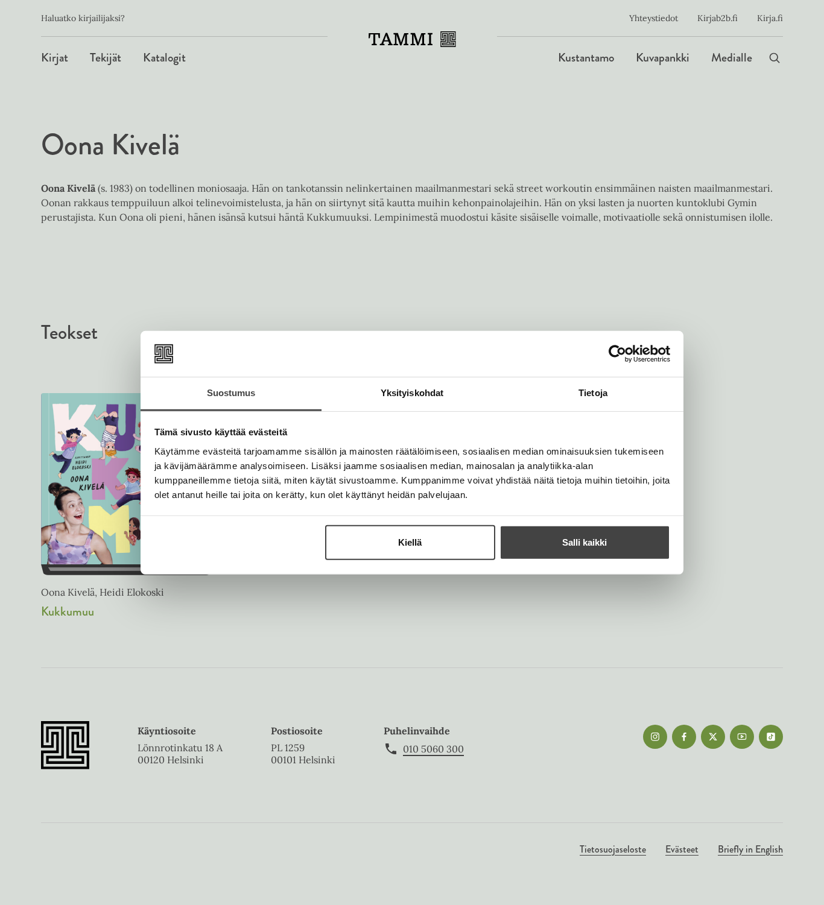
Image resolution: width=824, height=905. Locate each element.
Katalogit (164, 57)
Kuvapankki (662, 57)
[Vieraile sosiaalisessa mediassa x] (713, 737)
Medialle (731, 57)
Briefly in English (750, 849)
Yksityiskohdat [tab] (412, 393)
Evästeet (682, 849)
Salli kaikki (584, 542)
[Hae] (774, 58)
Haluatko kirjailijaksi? (83, 18)
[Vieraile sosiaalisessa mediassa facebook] (684, 737)
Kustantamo (586, 57)
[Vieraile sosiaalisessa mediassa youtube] (742, 737)
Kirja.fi (770, 18)
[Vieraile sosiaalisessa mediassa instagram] (655, 737)
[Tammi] (412, 39)
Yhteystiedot (653, 18)
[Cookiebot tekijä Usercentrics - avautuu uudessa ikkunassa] (617, 354)
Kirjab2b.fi (717, 18)
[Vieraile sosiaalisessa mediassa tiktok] (771, 737)
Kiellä (410, 542)
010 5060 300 (433, 749)
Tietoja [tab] (592, 393)
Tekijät (105, 57)
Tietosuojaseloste (613, 849)
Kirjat (54, 57)
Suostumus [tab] (231, 393)
